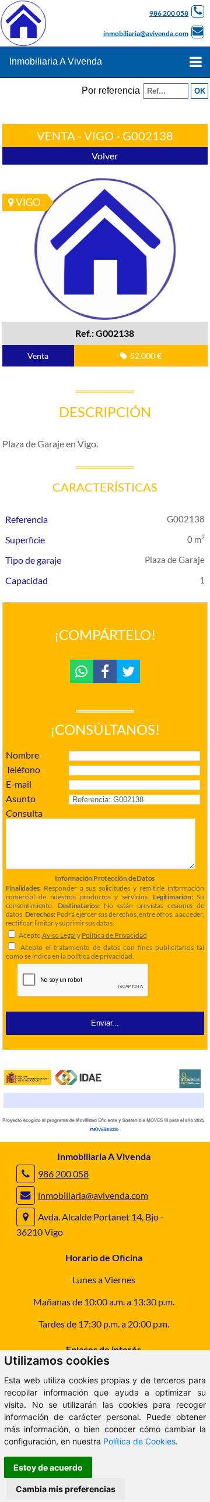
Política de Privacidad (114, 935)
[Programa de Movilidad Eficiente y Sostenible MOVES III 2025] (105, 1130)
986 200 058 (168, 13)
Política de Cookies (139, 1441)
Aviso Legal (59, 935)
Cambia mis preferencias (66, 1489)
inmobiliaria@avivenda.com (145, 33)
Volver (105, 155)
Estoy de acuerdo (48, 1467)
